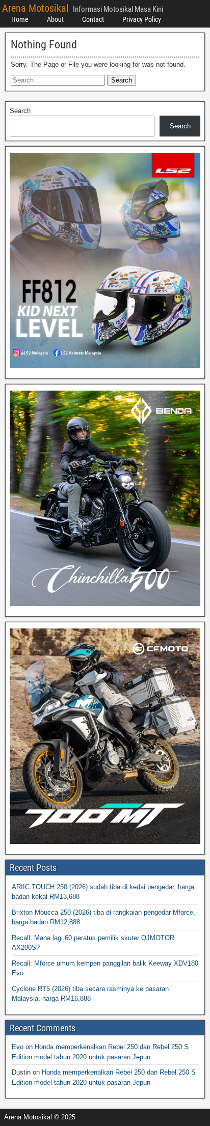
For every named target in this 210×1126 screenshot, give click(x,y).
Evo (17, 1047)
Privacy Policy (141, 19)
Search (20, 111)
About (55, 19)
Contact (93, 19)
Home (20, 19)
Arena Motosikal (35, 8)
